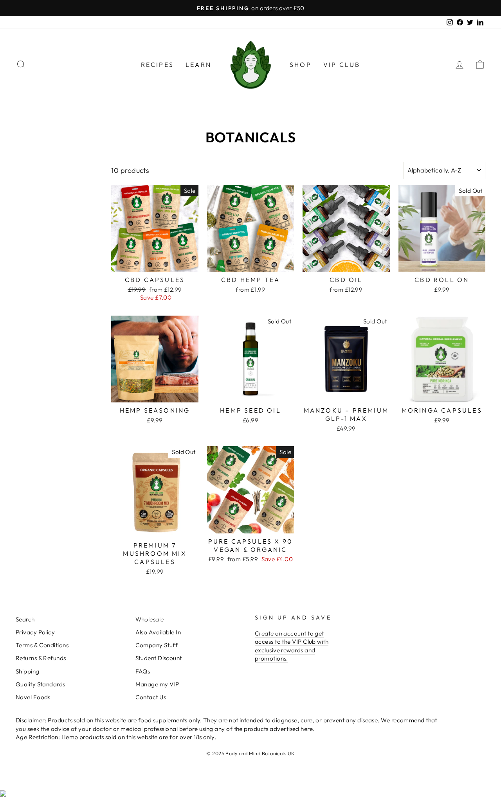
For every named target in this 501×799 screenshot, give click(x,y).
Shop (301, 64)
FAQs (142, 671)
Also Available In (158, 632)
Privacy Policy (35, 632)
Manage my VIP (157, 684)
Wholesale (149, 619)
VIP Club (341, 64)
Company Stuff (156, 645)
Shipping (28, 671)
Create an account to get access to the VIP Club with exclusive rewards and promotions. (291, 646)
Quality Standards (40, 684)
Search (25, 619)
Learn (198, 64)
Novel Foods (33, 697)
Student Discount (158, 658)
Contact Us (150, 697)
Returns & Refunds (41, 658)
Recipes (157, 64)
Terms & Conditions (42, 645)
